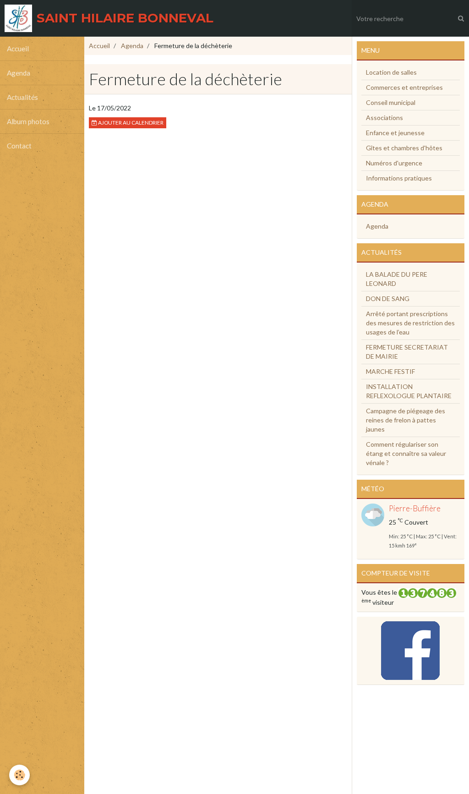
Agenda (18, 73)
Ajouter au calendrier (130, 122)
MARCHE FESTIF (390, 371)
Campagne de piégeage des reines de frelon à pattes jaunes (405, 420)
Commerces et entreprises (404, 87)
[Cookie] (19, 775)
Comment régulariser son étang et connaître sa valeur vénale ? (406, 453)
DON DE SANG (387, 298)
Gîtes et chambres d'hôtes (404, 148)
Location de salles (391, 72)
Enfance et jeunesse (395, 133)
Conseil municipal (390, 102)
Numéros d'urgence (394, 163)
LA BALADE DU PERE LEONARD (396, 278)
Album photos (28, 121)
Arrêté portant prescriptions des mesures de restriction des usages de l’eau (410, 323)
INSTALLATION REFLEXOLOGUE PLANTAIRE (409, 391)
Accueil (18, 48)
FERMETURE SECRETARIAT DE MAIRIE (407, 351)
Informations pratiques (399, 178)
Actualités (22, 97)
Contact (19, 146)
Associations (384, 117)
